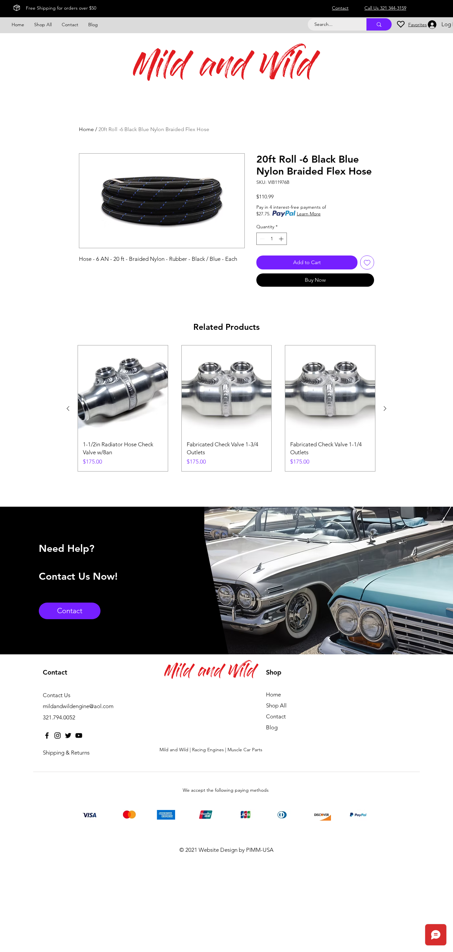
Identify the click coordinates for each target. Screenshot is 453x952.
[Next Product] (385, 408)
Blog (272, 727)
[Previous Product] (68, 408)
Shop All (276, 705)
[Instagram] (57, 735)
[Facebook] (47, 735)
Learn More (309, 214)
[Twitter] (68, 735)
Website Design (218, 849)
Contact (276, 716)
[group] (226, 408)
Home (86, 129)
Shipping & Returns (66, 752)
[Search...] (379, 24)
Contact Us (56, 695)
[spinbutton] (272, 239)
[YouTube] (79, 735)
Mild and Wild (224, 68)
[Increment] (282, 239)
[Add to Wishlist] (367, 262)
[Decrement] (261, 239)
